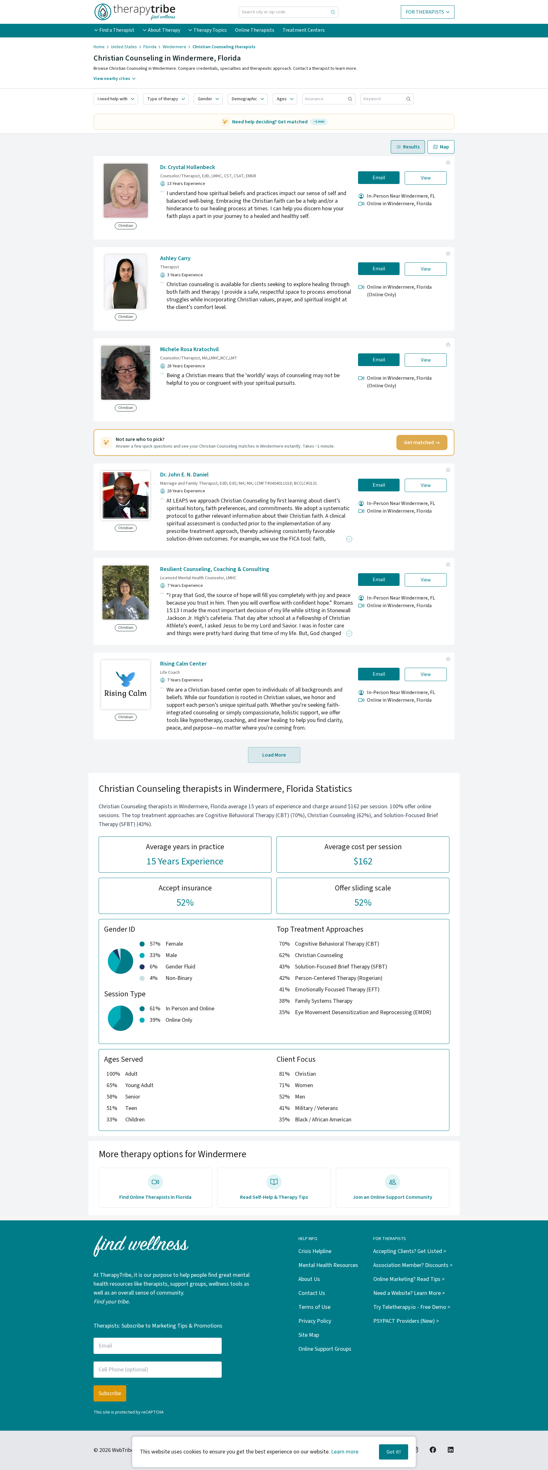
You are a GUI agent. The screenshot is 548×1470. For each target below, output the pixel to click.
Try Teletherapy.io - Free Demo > (411, 1307)
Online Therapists (254, 30)
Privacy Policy (314, 1321)
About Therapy (164, 30)
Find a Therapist (116, 30)
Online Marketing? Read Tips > (409, 1279)
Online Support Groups (324, 1349)
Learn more (344, 1452)
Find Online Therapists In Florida (155, 1197)
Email (379, 177)
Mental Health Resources (328, 1265)
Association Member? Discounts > (413, 1265)
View (426, 177)
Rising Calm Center (183, 664)
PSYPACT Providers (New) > (406, 1321)
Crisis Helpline (314, 1251)
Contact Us (311, 1293)
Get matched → (422, 442)
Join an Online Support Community (392, 1197)
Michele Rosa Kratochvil (189, 349)
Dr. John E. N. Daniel (184, 475)
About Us (309, 1279)
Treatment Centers (304, 30)
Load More (274, 754)
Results (411, 146)
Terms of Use (314, 1307)
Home (99, 47)
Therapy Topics (210, 30)
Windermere (174, 47)
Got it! (394, 1451)
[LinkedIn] (450, 1450)
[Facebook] (433, 1450)
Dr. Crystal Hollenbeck (187, 167)
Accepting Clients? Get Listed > (409, 1251)
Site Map (308, 1335)
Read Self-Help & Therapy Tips (274, 1197)
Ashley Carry (175, 258)
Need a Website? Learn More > (409, 1293)
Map (444, 146)
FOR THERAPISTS (425, 12)
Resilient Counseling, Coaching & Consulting (214, 569)
